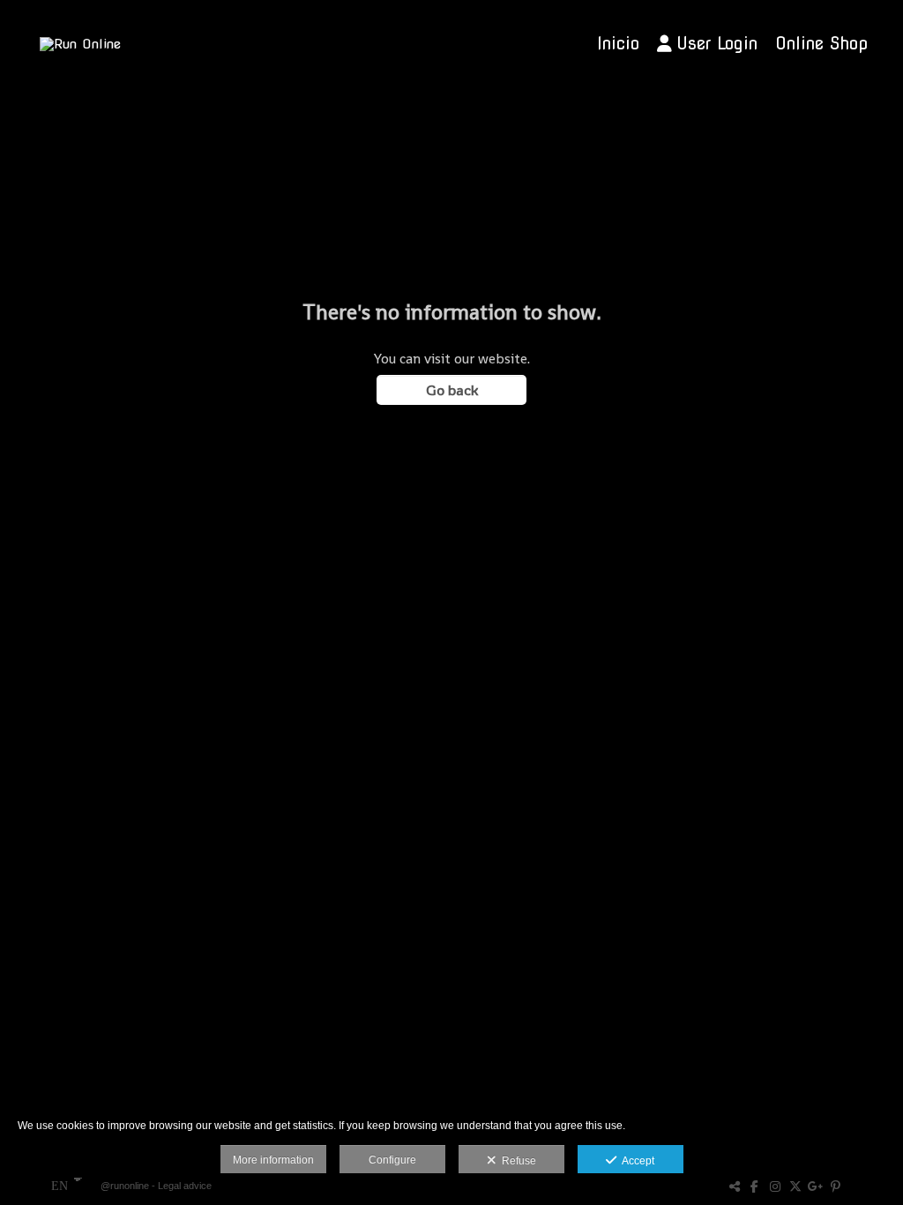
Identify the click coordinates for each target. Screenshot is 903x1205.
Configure (392, 1160)
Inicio (618, 44)
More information (273, 1160)
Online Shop (821, 44)
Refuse (516, 1161)
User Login (716, 44)
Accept (635, 1161)
